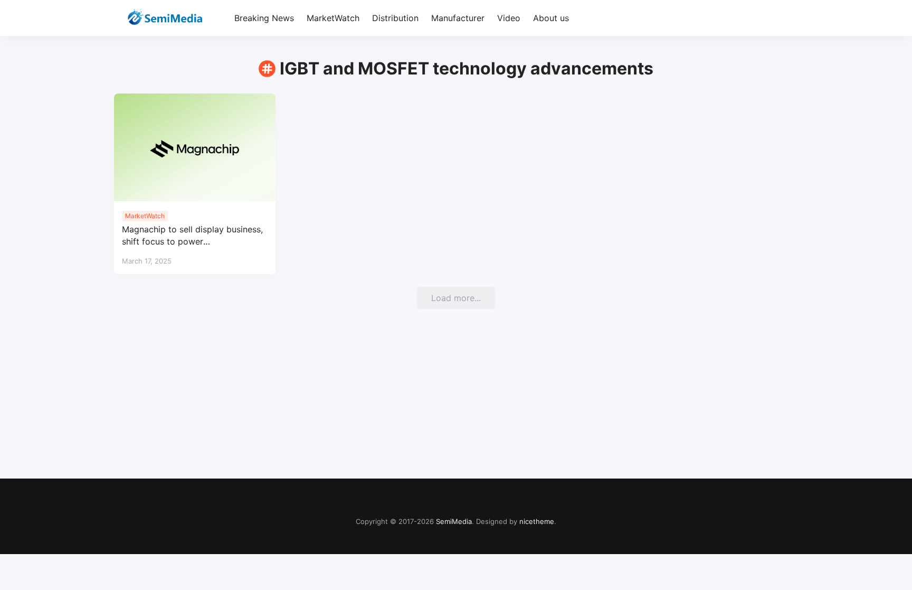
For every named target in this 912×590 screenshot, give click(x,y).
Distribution (395, 18)
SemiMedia (454, 521)
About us (551, 18)
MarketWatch (333, 18)
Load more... (456, 298)
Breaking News (264, 18)
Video (508, 18)
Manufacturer (457, 18)
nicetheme (536, 521)
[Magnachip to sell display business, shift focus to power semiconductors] (195, 147)
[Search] (789, 18)
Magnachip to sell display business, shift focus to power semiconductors (192, 236)
